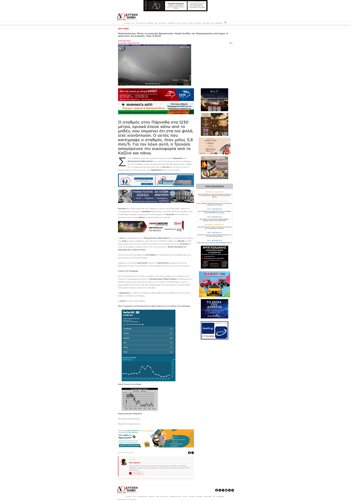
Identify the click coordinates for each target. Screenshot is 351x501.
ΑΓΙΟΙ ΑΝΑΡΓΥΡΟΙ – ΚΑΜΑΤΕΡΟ (144, 23)
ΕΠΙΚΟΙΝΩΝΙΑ (218, 23)
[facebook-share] (189, 452)
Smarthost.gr (132, 499)
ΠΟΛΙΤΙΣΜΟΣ (197, 23)
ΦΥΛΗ (132, 23)
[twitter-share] (192, 452)
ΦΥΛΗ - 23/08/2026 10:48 (214, 240)
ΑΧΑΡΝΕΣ (127, 23)
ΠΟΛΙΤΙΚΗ (190, 23)
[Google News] (232, 490)
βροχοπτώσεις (163, 263)
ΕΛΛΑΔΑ (183, 23)
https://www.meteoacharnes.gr (129, 419)
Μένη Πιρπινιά (134, 463)
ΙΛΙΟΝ (156, 23)
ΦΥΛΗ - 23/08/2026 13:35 (214, 209)
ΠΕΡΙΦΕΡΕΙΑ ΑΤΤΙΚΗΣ (174, 23)
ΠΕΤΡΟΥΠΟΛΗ (163, 23)
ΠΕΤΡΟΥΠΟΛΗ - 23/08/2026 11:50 (214, 224)
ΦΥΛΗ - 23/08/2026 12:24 (214, 216)
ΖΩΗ (212, 23)
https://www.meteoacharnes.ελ (129, 424)
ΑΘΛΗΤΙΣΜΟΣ (206, 23)
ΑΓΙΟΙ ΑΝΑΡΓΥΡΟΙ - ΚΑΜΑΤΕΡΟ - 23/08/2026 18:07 (214, 201)
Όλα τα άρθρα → (138, 473)
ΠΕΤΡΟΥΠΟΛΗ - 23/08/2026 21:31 (214, 192)
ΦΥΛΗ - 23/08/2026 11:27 (214, 232)
